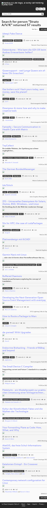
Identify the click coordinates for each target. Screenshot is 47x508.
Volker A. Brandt (10, 216)
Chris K (7, 341)
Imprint (34, 504)
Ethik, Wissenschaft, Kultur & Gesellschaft (16, 418)
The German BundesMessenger (18, 169)
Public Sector (7, 176)
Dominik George (10, 458)
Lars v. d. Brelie (9, 269)
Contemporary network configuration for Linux (23, 482)
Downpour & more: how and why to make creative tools (23, 109)
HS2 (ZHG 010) (38, 59)
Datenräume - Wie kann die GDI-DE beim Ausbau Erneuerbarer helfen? (24, 51)
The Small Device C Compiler (17, 366)
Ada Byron (17, 176)
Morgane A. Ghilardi (11, 421)
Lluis (23, 474)
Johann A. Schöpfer (11, 326)
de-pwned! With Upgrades (16, 332)
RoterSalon (18, 40)
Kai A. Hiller (8, 179)
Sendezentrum (18, 471)
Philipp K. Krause (10, 383)
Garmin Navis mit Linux (14, 255)
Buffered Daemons (12, 276)
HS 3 (21, 214)
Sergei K (7, 233)
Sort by (34, 29)
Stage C (5, 118)
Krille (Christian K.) (10, 139)
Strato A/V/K (9, 43)
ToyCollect (8, 145)
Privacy (41, 504)
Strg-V (7, 248)
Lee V (6, 101)
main (4, 192)
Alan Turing (16, 136)
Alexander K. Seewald (11, 162)
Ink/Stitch (7, 185)
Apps (28, 504)
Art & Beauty (7, 288)
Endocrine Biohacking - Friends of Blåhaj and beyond (23, 349)
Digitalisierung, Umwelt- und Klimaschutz (16, 399)
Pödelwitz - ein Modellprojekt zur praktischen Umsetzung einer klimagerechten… (24, 391)
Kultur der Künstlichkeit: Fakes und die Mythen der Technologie (22, 410)
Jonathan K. (19, 458)
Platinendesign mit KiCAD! (16, 239)
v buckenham (9, 120)
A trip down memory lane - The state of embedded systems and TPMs (24, 379)
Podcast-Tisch (7, 471)
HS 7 (38, 265)
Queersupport (9, 83)
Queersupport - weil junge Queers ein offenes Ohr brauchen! (24, 72)
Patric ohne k (15, 474)
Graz (14, 455)
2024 (12, 99)
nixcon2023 (15, 230)
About (23, 504)
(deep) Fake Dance (12, 34)
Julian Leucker (30, 458)
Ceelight (7, 474)
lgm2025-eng (13, 192)
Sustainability (7, 307)
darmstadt (6, 230)
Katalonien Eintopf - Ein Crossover (20, 464)
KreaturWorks (7, 40)
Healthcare (6, 136)
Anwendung (7, 455)
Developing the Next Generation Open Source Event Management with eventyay (24, 299)
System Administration (10, 214)
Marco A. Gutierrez (11, 310)
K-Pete (7, 64)
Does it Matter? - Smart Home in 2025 (15, 158)
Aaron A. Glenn (9, 439)
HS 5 (31, 158)
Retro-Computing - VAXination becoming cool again (19, 265)
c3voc (23, 506)
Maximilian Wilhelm (11, 492)
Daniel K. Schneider (11, 195)
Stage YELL (6, 80)
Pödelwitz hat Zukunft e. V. (13, 402)
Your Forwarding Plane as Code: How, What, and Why (22, 429)
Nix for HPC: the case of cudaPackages (22, 223)
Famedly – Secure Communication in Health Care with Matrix (21, 128)
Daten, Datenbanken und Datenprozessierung (17, 59)
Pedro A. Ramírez (10, 291)
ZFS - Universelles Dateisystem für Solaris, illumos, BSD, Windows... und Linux (24, 203)
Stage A (5, 99)
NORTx (5, 323)
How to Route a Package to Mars (19, 316)
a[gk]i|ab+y (8, 360)
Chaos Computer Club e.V (11, 504)
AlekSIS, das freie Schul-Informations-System (22, 447)
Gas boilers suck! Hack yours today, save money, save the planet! (23, 91)
